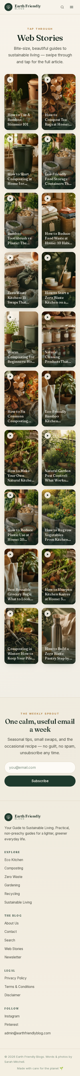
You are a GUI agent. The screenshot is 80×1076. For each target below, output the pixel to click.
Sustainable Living (18, 902)
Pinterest (11, 1024)
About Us (11, 923)
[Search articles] (62, 7)
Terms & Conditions (19, 987)
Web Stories (13, 949)
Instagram (12, 1016)
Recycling (12, 894)
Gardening (12, 885)
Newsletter (12, 957)
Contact (10, 932)
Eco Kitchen (13, 860)
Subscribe (40, 781)
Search (9, 940)
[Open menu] (72, 7)
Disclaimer (12, 995)
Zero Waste (13, 877)
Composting (13, 868)
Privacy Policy (15, 978)
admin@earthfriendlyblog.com (27, 1033)
